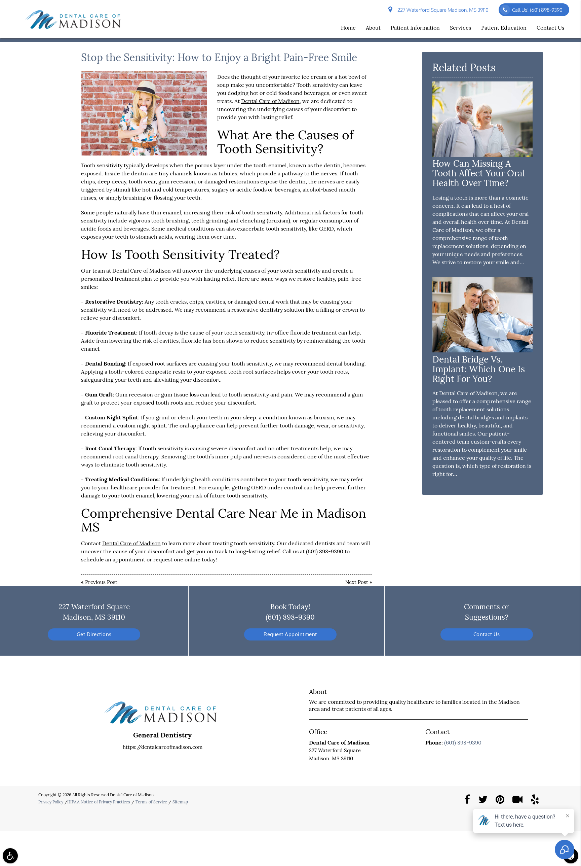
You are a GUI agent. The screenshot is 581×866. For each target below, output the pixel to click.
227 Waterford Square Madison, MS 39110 (442, 10)
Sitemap (180, 801)
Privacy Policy (50, 801)
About (373, 27)
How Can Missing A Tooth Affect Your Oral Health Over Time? (478, 173)
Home (348, 27)
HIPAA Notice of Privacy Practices (98, 801)
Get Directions (94, 634)
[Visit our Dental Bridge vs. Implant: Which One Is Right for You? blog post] (482, 350)
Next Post (356, 582)
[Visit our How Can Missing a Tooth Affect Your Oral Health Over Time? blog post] (482, 155)
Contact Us (550, 27)
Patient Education (504, 27)
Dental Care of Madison (270, 101)
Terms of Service (151, 801)
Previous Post (101, 582)
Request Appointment (290, 634)
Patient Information (415, 27)
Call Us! (537, 10)
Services (460, 27)
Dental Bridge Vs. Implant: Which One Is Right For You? (478, 369)
